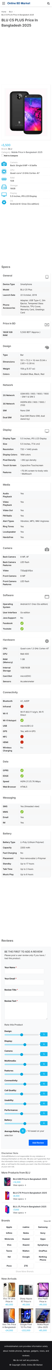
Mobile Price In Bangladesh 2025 (26, 152)
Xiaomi (26, 1245)
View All (47, 1221)
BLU (27, 1172)
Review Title (11, 990)
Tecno (9, 1251)
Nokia (26, 1233)
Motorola (9, 1239)
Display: (8, 1041)
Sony (42, 1233)
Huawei (26, 1239)
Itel (9, 1257)
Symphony (43, 1245)
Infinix (9, 1233)
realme (26, 1227)
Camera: (8, 1051)
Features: (9, 1070)
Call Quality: (10, 1090)
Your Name (10, 967)
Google (26, 1257)
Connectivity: (11, 1080)
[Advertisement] (26, 58)
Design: (8, 1031)
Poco (9, 1266)
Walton (25, 1251)
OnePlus (43, 1251)
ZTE (26, 1266)
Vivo (9, 1245)
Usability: (9, 1100)
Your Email (10, 978)
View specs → (19, 1185)
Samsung (43, 1227)
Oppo (43, 1239)
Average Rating (11, 1131)
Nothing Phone (43, 1258)
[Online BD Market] (18, 3)
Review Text (11, 1001)
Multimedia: (10, 1060)
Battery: (8, 1120)
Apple (9, 1227)
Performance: (11, 1110)
